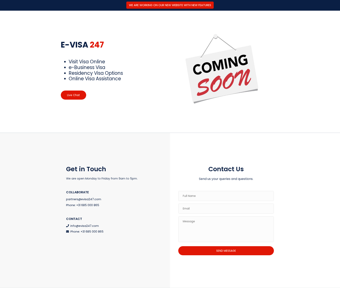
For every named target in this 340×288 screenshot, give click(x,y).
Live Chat (73, 95)
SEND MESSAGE (226, 251)
